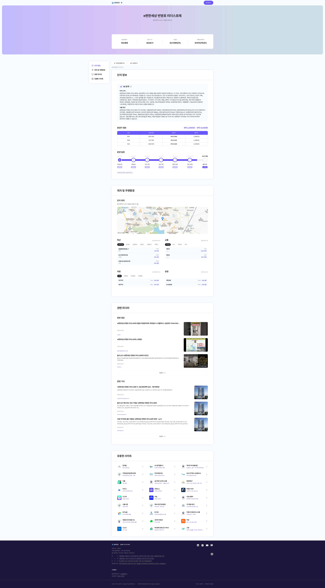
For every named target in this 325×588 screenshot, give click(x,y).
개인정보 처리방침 (209, 584)
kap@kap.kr (124, 574)
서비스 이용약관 (199, 584)
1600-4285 (120, 576)
